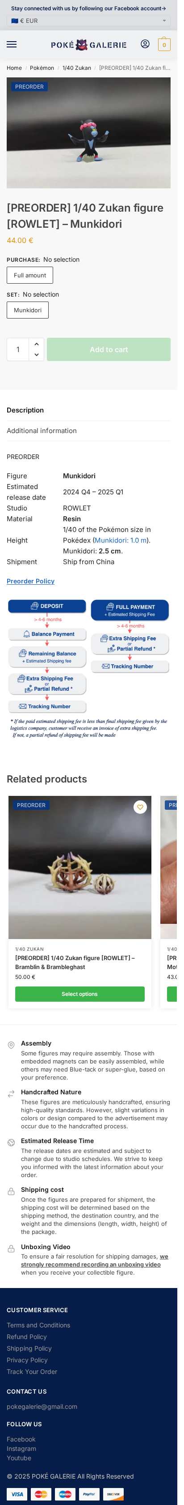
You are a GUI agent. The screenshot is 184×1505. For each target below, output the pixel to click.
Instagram (21, 1448)
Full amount (30, 275)
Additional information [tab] (42, 430)
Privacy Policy (27, 1360)
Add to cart (109, 349)
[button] (163, 44)
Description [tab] (25, 410)
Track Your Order (32, 1371)
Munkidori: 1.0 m (120, 540)
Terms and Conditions (38, 1325)
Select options (80, 994)
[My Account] (145, 44)
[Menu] (20, 44)
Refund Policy (27, 1336)
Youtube (19, 1458)
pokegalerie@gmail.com (42, 1406)
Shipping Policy (29, 1348)
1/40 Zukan (77, 67)
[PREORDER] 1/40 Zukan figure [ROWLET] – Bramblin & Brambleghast (75, 962)
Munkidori (28, 310)
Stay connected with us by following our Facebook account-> (88, 8)
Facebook (21, 1439)
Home (14, 67)
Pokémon (42, 67)
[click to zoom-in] (92, 132)
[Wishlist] (140, 807)
